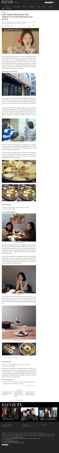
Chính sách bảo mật (25, 425)
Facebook (13, 2)
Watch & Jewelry (16, 6)
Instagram (15, 2)
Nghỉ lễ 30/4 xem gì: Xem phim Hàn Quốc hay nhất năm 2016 (30, 393)
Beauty (24, 6)
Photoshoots (31, 6)
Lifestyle (4, 12)
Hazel (6, 26)
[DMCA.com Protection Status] (5, 444)
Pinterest (33, 26)
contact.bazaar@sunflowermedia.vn (11, 441)
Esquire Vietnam (44, 425)
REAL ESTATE (8, 8)
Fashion (8, 6)
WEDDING (50, 6)
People (38, 6)
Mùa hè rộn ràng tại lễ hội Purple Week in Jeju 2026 (7, 393)
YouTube (17, 2)
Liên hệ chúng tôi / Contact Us (27, 426)
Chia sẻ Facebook (35, 26)
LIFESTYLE (44, 6)
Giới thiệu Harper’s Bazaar (7, 425)
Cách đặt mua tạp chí (6, 426)
